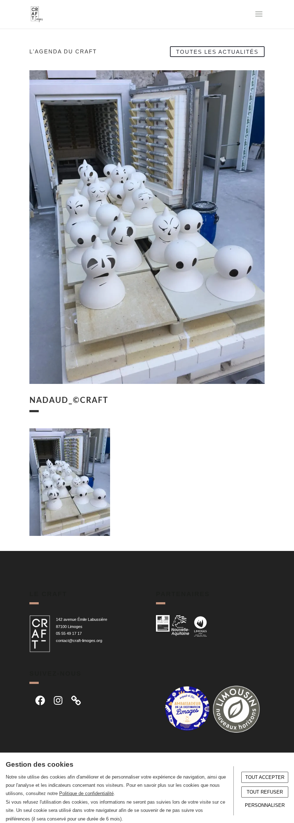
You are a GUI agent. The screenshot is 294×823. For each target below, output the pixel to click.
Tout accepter (264, 777)
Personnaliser (265, 805)
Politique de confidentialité (86, 793)
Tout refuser (265, 792)
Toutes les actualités (217, 51)
